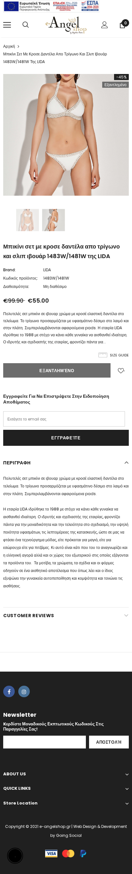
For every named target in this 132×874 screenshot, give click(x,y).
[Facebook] (9, 691)
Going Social (69, 835)
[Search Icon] (25, 25)
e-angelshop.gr (54, 826)
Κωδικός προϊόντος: (20, 278)
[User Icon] (104, 24)
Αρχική (9, 46)
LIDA (47, 270)
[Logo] (66, 24)
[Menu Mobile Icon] (7, 25)
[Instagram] (24, 691)
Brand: (9, 270)
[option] (66, 135)
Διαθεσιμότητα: (16, 286)
